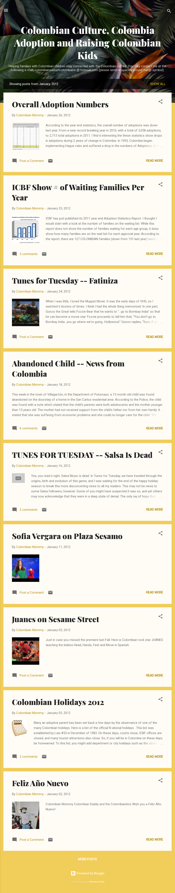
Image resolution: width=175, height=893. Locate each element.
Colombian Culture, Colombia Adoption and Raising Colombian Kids (87, 42)
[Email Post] (50, 162)
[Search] (169, 11)
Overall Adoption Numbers (60, 104)
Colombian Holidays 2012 (58, 702)
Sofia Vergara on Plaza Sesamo (67, 536)
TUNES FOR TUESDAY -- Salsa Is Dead (82, 454)
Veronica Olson (97, 881)
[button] (160, 102)
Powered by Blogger (90, 873)
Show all (158, 84)
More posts (87, 859)
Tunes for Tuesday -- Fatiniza (65, 280)
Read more (154, 161)
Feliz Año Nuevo (40, 783)
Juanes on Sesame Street (55, 619)
